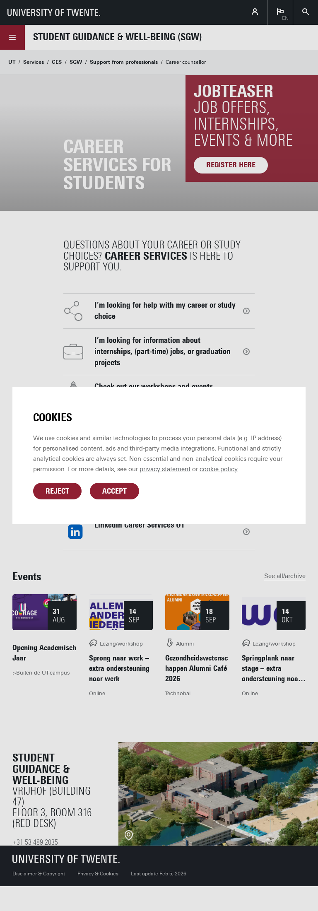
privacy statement (165, 469)
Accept (114, 491)
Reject (57, 491)
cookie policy (219, 469)
